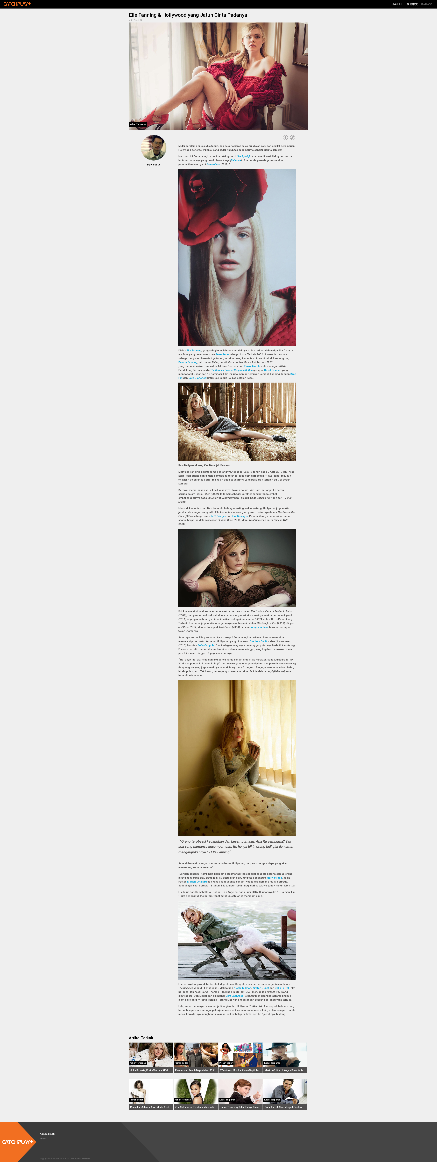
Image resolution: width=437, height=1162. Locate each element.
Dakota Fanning (187, 362)
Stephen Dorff (258, 641)
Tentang (43, 1138)
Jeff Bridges (218, 516)
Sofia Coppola (206, 645)
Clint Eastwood (234, 995)
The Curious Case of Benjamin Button (231, 370)
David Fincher (272, 370)
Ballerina (236, 160)
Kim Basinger (240, 516)
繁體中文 (412, 4)
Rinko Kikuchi (252, 366)
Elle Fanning (194, 350)
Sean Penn (222, 354)
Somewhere (213, 164)
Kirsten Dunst (261, 988)
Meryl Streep (274, 877)
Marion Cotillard (197, 881)
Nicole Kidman (242, 988)
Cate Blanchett (197, 377)
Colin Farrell (282, 988)
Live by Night (244, 156)
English (397, 4)
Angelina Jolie (260, 627)
